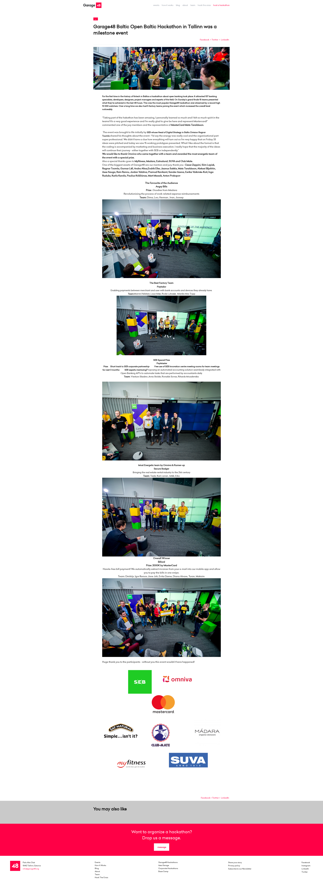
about (185, 5)
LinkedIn (224, 39)
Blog (178, 5)
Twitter (215, 39)
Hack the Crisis (204, 5)
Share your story (235, 862)
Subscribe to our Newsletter (239, 869)
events (156, 5)
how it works (167, 5)
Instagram (306, 865)
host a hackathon (221, 5)
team (192, 5)
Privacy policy (234, 865)
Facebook (204, 39)
